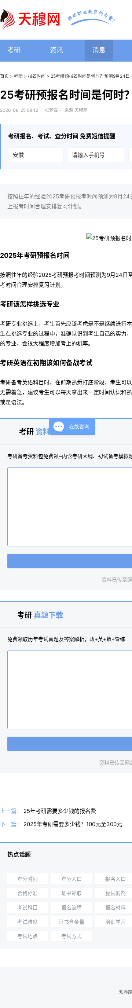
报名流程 (71, 907)
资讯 (56, 50)
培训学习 (115, 922)
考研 (14, 50)
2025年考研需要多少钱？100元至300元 (72, 824)
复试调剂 (115, 893)
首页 (4, 76)
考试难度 (27, 922)
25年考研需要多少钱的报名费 (59, 810)
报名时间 (36, 76)
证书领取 (71, 893)
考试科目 (27, 907)
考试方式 (71, 936)
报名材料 (115, 907)
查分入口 (71, 879)
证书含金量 (71, 922)
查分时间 (27, 879)
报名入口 (115, 879)
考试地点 (27, 936)
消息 (99, 50)
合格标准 (27, 893)
